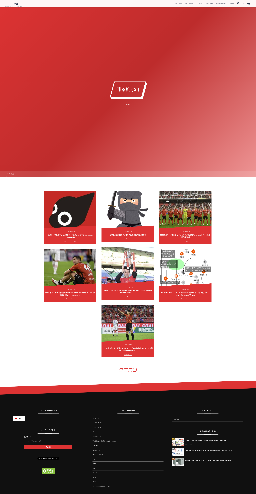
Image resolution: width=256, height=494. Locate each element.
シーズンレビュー (97, 418)
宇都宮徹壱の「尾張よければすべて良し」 (104, 441)
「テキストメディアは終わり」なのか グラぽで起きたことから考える (206, 440)
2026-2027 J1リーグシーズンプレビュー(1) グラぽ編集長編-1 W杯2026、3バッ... (209, 450)
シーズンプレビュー (98, 423)
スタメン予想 (96, 450)
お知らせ (95, 445)
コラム (94, 477)
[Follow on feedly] (48, 472)
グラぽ (15, 3)
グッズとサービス (97, 427)
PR (93, 432)
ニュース (95, 473)
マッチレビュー (96, 436)
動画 (93, 468)
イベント (95, 482)
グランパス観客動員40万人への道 (102, 486)
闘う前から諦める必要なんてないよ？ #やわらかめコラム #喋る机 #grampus (208, 460)
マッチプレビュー (97, 454)
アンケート (95, 459)
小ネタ (94, 463)
